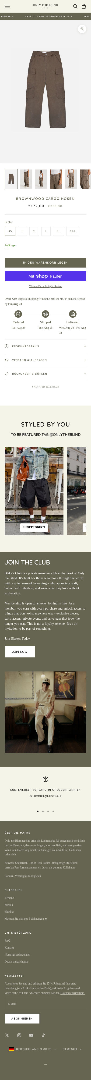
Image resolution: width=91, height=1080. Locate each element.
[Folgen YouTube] (31, 1035)
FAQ (7, 940)
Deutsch (70, 1049)
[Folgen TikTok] (43, 1035)
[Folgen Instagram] (19, 1035)
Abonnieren (22, 1018)
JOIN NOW (19, 651)
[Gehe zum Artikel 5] (70, 179)
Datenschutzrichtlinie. (72, 993)
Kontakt (9, 947)
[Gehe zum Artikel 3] (41, 179)
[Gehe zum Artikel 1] (11, 179)
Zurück (9, 905)
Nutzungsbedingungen (17, 954)
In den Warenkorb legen (45, 262)
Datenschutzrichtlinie (16, 961)
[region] (45, 789)
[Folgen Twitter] (7, 1035)
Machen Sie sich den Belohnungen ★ (26, 918)
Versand (9, 898)
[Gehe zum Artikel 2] (26, 179)
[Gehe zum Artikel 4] (56, 179)
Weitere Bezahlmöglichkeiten (45, 286)
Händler (9, 911)
